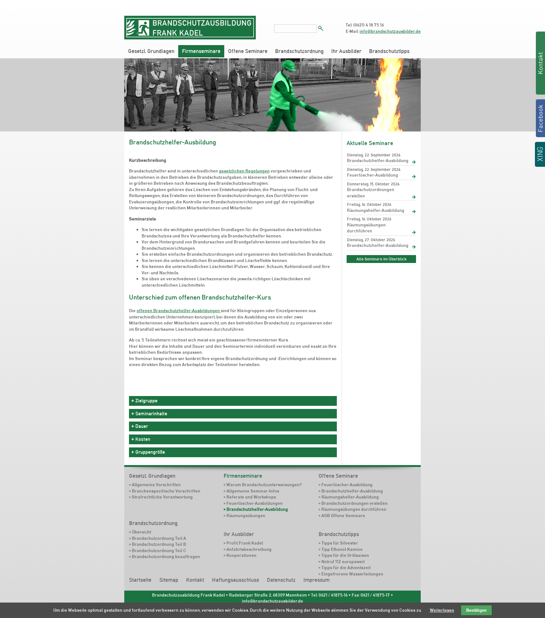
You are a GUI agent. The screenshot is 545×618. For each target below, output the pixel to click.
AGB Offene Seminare (343, 515)
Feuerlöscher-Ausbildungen (254, 503)
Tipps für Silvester (339, 543)
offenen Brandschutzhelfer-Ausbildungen (179, 310)
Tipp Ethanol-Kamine (342, 549)
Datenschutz (281, 579)
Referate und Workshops (251, 497)
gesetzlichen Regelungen (244, 171)
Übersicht (141, 532)
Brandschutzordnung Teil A (159, 538)
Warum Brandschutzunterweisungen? (264, 484)
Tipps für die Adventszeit (346, 567)
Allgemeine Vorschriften (156, 484)
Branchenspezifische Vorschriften (166, 491)
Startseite (140, 579)
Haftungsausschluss (235, 579)
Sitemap (168, 579)
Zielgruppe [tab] (146, 401)
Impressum (316, 579)
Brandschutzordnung (299, 51)
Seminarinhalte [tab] (151, 414)
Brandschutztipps (389, 51)
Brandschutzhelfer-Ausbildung (377, 160)
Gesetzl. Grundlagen (151, 51)
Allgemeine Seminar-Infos (252, 491)
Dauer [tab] (141, 426)
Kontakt (195, 579)
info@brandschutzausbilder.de (390, 31)
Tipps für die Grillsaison (345, 555)
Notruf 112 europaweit (343, 561)
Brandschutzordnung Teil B (159, 544)
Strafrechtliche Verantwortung (162, 497)
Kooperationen (241, 555)
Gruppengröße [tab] (150, 452)
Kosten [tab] (142, 439)
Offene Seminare (247, 51)
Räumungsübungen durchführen (366, 228)
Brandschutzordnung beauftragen (166, 556)
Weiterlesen (442, 610)
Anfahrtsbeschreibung (249, 549)
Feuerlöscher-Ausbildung (372, 175)
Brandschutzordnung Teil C (159, 550)
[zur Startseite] (190, 38)
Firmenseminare (201, 51)
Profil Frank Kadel (244, 543)
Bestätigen (476, 610)
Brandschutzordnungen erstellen (370, 193)
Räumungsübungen (245, 515)
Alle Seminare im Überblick (381, 258)
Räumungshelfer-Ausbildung (375, 210)
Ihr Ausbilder (346, 51)
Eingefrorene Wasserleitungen (352, 574)
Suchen (321, 28)
